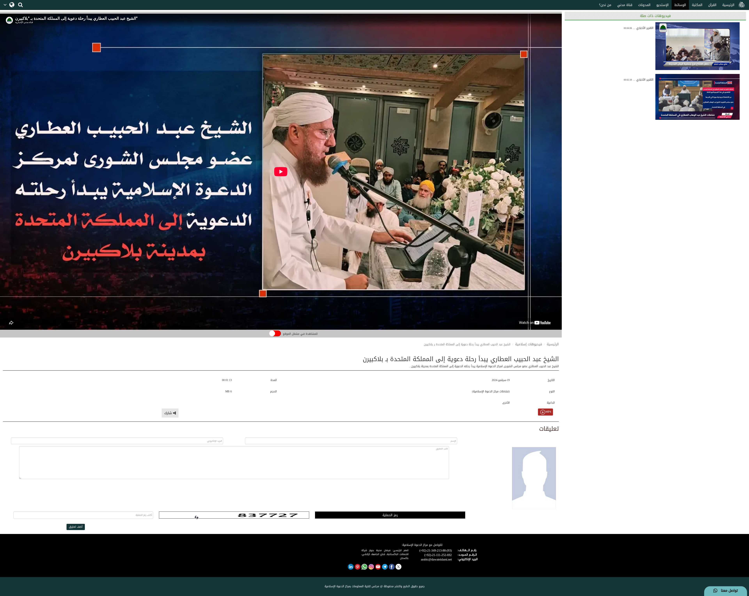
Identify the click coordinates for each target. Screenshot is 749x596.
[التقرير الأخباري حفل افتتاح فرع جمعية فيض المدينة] (697, 46)
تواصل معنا (727, 590)
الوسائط (680, 5)
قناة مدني (624, 5)
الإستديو (662, 5)
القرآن (712, 5)
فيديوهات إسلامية (528, 344)
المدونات (644, 5)
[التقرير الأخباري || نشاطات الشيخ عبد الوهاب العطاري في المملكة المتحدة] (697, 98)
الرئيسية (728, 5)
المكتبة (697, 5)
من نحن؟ (605, 5)
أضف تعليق (76, 526)
